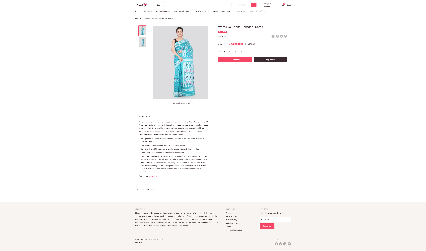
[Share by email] (285, 36)
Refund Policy (231, 220)
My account (266, 6)
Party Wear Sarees (202, 11)
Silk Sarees (148, 11)
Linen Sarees (241, 11)
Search (229, 213)
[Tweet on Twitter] (281, 36)
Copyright (138, 242)
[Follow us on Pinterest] (289, 243)
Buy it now (270, 60)
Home (137, 11)
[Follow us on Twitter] (280, 243)
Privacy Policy (231, 216)
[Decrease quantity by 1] (229, 51)
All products (146, 18)
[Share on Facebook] (273, 36)
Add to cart (235, 60)
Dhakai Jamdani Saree (182, 11)
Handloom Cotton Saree (222, 11)
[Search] (253, 5)
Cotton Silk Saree (163, 11)
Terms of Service (233, 227)
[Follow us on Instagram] (284, 243)
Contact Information (234, 230)
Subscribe (267, 226)
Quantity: (222, 51)
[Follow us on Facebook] (276, 243)
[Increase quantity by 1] (241, 51)
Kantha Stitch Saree (258, 11)
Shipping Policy (232, 223)
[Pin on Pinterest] (277, 36)
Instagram (153, 176)
